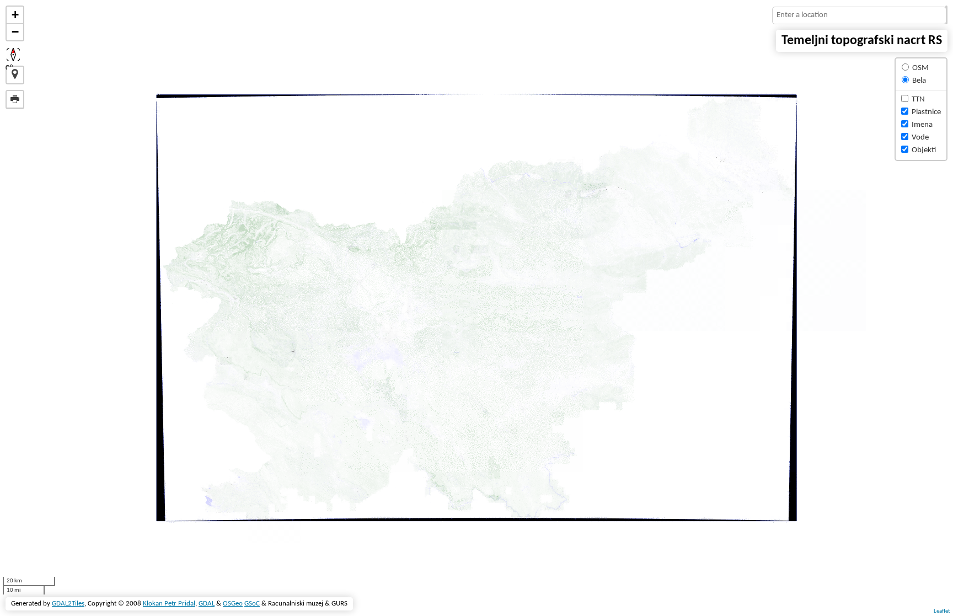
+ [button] (15, 15)
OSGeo (233, 603)
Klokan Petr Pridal (169, 603)
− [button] (15, 32)
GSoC (252, 603)
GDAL (207, 603)
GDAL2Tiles (68, 603)
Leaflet (942, 611)
